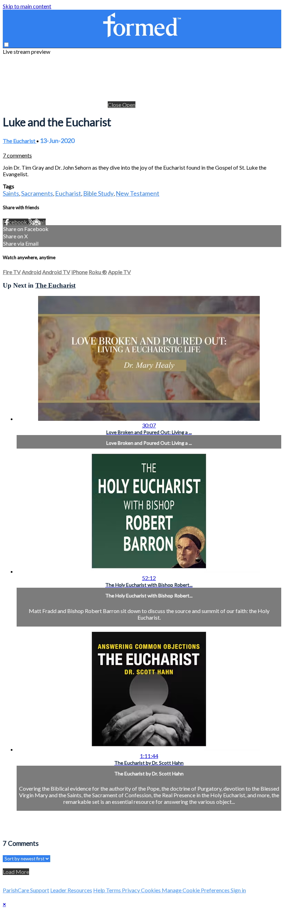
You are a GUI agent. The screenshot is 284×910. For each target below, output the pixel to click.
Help (99, 890)
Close (115, 104)
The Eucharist (19, 140)
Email (39, 222)
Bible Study (98, 193)
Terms (114, 890)
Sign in (238, 890)
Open (128, 104)
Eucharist (68, 193)
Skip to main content (27, 6)
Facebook (15, 222)
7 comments (17, 155)
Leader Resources (71, 890)
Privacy (131, 890)
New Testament (137, 193)
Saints (11, 193)
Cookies (151, 890)
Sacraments (37, 193)
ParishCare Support (26, 890)
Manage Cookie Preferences (196, 890)
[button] (6, 44)
